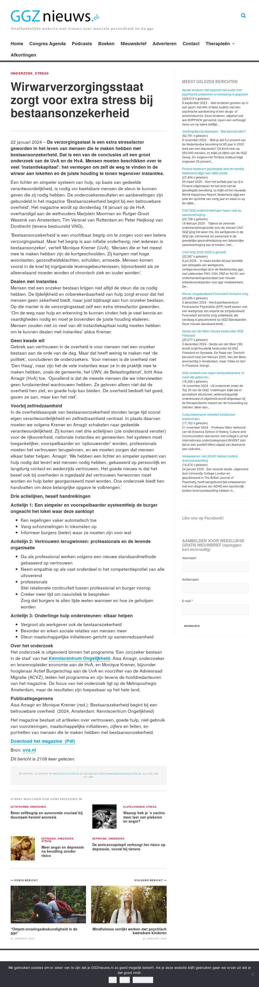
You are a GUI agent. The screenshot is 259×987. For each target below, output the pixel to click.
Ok (113, 980)
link (90, 777)
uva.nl (29, 750)
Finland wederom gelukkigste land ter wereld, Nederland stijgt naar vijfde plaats (213, 170)
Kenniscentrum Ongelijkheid (79, 658)
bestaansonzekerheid (115, 773)
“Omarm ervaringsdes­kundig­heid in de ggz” (44, 930)
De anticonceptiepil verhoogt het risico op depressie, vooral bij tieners (128, 846)
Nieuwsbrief (133, 43)
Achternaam (190, 579)
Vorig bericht (26, 880)
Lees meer (143, 980)
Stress (42, 73)
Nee (124, 980)
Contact (191, 43)
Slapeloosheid (134, 807)
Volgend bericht (149, 880)
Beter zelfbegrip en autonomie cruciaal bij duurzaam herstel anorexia (47, 815)
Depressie (48, 839)
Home (17, 43)
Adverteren (165, 43)
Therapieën (218, 43)
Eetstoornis (20, 807)
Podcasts (82, 43)
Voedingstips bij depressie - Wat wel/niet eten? (214, 131)
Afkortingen (23, 55)
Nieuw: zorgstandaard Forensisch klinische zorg (215, 293)
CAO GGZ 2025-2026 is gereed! (204, 252)
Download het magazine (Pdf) (43, 741)
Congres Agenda (47, 43)
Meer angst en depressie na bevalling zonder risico (62, 851)
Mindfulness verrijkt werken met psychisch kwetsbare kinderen (130, 930)
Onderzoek (22, 73)
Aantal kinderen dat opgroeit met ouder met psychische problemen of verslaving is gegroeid (215, 92)
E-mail (187, 601)
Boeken (106, 43)
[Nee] (252, 974)
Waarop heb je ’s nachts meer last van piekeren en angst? (144, 817)
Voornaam (189, 558)
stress (136, 773)
